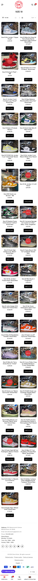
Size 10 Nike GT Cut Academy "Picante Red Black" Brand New (28, 451)
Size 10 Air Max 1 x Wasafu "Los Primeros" (9, 479)
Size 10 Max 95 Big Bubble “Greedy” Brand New (9, 335)
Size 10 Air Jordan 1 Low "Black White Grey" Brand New (28, 157)
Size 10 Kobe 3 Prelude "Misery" (9, 128)
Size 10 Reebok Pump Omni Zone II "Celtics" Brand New (10, 223)
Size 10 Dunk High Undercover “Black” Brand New (9, 251)
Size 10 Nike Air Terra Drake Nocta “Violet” (10, 362)
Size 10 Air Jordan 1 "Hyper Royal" (9, 38)
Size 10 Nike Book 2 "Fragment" (28, 279)
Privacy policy (18, 557)
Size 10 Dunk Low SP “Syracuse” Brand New (28, 335)
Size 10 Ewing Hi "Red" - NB (9, 72)
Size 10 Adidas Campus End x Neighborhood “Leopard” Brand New (28, 480)
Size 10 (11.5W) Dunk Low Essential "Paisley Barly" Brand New (28, 392)
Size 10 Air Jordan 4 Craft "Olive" (28, 184)
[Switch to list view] (16, 17)
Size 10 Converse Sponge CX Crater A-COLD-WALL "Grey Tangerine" (28, 223)
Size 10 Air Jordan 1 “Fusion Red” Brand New (10, 279)
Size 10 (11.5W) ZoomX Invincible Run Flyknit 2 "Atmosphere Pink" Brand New (28, 422)
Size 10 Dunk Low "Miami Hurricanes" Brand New (10, 391)
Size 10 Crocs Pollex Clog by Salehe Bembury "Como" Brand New (28, 363)
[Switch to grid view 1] (19, 17)
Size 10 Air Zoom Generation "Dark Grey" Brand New (28, 307)
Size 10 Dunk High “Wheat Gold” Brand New (9, 508)
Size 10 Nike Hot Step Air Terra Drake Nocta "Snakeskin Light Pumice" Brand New (28, 40)
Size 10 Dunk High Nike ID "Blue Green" (28, 128)
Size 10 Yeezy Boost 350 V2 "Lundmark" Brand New (28, 251)
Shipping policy (19, 560)
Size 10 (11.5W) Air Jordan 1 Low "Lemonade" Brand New (10, 157)
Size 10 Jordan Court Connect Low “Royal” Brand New (10, 100)
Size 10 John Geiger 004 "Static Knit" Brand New (10, 306)
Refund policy (9, 557)
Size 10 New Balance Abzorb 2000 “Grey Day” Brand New (28, 100)
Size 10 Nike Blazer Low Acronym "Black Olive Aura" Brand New (9, 421)
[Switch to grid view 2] (22, 17)
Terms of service (28, 557)
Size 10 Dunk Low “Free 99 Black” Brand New (28, 68)
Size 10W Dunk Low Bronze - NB (10, 194)
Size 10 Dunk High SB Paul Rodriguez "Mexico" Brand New (9, 451)
